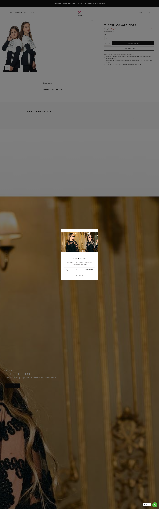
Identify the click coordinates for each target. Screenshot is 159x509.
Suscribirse (89, 269)
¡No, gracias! (79, 275)
